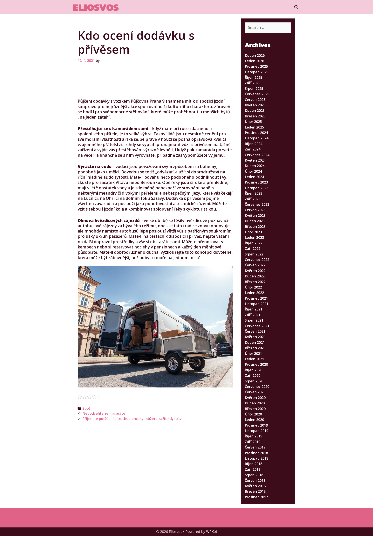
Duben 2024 (255, 165)
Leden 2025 (254, 127)
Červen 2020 (255, 392)
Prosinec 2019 (256, 425)
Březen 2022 (255, 281)
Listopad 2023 (256, 187)
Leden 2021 (254, 359)
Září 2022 (252, 248)
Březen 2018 (255, 491)
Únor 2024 (253, 171)
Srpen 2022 (254, 254)
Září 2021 (252, 314)
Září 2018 (252, 469)
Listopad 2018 (256, 458)
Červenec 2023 (257, 204)
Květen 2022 (255, 270)
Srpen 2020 (254, 381)
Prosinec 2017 (256, 497)
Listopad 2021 (256, 303)
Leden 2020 (254, 419)
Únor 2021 (253, 353)
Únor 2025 (253, 121)
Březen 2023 (255, 226)
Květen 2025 (255, 105)
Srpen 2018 (254, 474)
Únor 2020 (253, 414)
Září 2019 (252, 441)
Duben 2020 (255, 403)
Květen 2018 (255, 486)
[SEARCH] (296, 7)
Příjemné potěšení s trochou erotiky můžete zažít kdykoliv (132, 418)
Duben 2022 (255, 276)
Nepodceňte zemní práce (103, 413)
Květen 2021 (255, 336)
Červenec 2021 (257, 326)
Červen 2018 (255, 480)
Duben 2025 (255, 110)
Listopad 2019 (256, 430)
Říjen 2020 (253, 370)
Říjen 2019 (253, 436)
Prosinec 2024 (256, 132)
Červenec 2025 (257, 94)
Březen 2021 (255, 347)
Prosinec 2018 (256, 452)
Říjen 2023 (253, 193)
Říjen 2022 (253, 243)
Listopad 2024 (256, 138)
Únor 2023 (253, 232)
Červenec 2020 (257, 386)
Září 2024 (252, 149)
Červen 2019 (255, 447)
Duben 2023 (255, 221)
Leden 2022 (254, 292)
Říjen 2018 (253, 463)
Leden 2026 (254, 61)
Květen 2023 (255, 215)
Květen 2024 (255, 160)
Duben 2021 (255, 342)
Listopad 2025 (256, 72)
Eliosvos (96, 7)
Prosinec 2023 (256, 182)
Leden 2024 (254, 176)
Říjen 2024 (253, 143)
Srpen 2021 (254, 320)
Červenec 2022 (257, 259)
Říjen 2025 (253, 77)
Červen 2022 (255, 265)
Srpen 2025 (254, 88)
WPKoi (211, 531)
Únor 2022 (253, 287)
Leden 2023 (254, 237)
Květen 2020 (255, 397)
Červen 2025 (255, 99)
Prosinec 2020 (256, 364)
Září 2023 (252, 199)
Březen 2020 (255, 408)
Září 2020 (252, 375)
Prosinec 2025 (256, 66)
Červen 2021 (255, 331)
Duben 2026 (255, 55)
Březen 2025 (255, 116)
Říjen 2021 (253, 309)
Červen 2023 (255, 209)
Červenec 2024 (257, 154)
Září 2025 (252, 82)
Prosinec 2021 (256, 298)
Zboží (87, 408)
